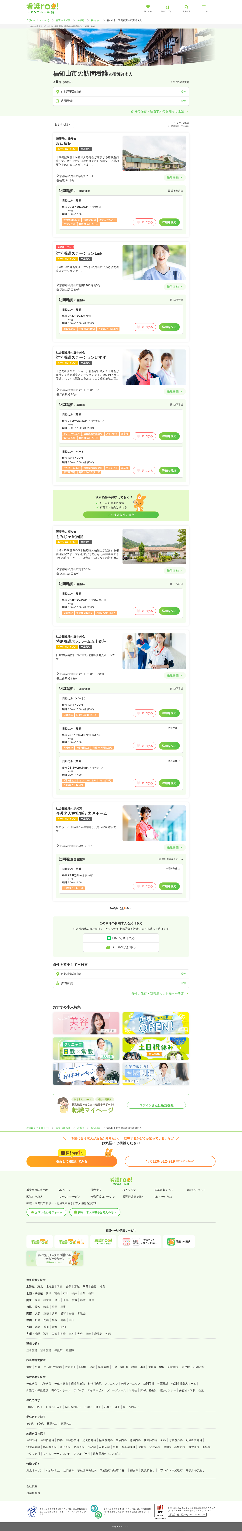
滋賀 (63, 1313)
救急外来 (70, 1366)
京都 (46, 1313)
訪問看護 (103, 1366)
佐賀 (54, 1333)
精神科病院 (95, 1383)
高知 (63, 1326)
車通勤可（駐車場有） (113, 1470)
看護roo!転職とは (37, 1189)
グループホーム (116, 1390)
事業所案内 (33, 1493)
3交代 (40, 1423)
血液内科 (121, 1440)
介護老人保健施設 (37, 1390)
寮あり (134, 1470)
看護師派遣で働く (133, 1196)
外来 (37, 1366)
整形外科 (65, 1446)
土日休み (69, 1470)
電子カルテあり (195, 1470)
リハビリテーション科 (57, 1453)
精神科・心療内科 (174, 1446)
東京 (37, 1300)
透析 (92, 1366)
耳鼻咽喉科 (128, 1446)
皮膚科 (142, 1446)
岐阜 (46, 1306)
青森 (60, 1286)
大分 (80, 1333)
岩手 (68, 1286)
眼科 (116, 1446)
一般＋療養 (61, 1383)
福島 (102, 1286)
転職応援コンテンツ (103, 1196)
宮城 (77, 1286)
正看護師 (31, 1350)
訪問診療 (173, 1366)
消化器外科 (33, 1446)
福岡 (46, 1333)
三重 (63, 1306)
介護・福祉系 (120, 1366)
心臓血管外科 (194, 1440)
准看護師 (45, 1350)
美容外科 (31, 1440)
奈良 (71, 1313)
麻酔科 (206, 1446)
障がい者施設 (148, 1390)
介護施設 (162, 1383)
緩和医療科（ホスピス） (108, 1453)
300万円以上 (34, 1406)
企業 (201, 1390)
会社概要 (31, 1486)
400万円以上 (54, 1406)
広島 (37, 1320)
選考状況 (96, 1189)
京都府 (80, 20)
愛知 (37, 1306)
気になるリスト (196, 1189)
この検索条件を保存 (121, 515)
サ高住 (133, 1390)
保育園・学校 (156, 1366)
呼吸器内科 (72, 1440)
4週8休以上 (53, 1470)
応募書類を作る (164, 1189)
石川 (65, 1293)
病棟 (29, 1366)
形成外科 (79, 1446)
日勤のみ (52, 1423)
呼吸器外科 (176, 1440)
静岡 (54, 1306)
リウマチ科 (33, 1453)
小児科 (92, 1446)
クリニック (111, 1383)
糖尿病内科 (150, 1440)
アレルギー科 (82, 1453)
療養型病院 (78, 1383)
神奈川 (47, 1300)
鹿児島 (98, 1333)
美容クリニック (130, 1383)
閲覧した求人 (34, 1196)
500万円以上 (73, 1406)
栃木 (83, 1300)
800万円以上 (131, 1406)
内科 (60, 1440)
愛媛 (54, 1326)
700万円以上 (112, 1406)
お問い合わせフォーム (48, 1212)
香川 (46, 1326)
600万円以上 (93, 1406)
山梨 (82, 1293)
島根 (63, 1320)
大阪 (37, 1313)
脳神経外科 (50, 1446)
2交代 (29, 1423)
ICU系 (83, 1366)
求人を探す (129, 1189)
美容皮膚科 (47, 1440)
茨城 (74, 1300)
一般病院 (31, 1383)
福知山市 (95, 20)
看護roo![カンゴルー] (37, 20)
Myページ (64, 1189)
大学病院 (45, 1383)
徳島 (37, 1326)
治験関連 (198, 1366)
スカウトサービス (69, 1196)
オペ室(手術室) (52, 1366)
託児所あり (148, 1470)
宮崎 (88, 1333)
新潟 (48, 1293)
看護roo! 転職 (63, 20)
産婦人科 (104, 1446)
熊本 (71, 1333)
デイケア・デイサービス (89, 1390)
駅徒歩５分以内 (87, 1470)
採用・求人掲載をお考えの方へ (97, 1212)
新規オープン (34, 1470)
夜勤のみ (66, 1423)
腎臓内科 (135, 1440)
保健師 (58, 1350)
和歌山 (82, 1313)
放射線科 (193, 1446)
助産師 (70, 1350)
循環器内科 (106, 1440)
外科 (163, 1440)
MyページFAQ (163, 1196)
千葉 (66, 1300)
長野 (91, 1293)
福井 (74, 1293)
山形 (94, 1286)
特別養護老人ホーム (183, 1383)
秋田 (85, 1286)
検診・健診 (138, 1366)
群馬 (91, 1300)
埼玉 (57, 1300)
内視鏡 (186, 1366)
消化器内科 (89, 1440)
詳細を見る (169, 222)
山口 (71, 1320)
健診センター (168, 1390)
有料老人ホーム (61, 1390)
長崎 (63, 1333)
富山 (57, 1293)
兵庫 (54, 1313)
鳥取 (54, 1320)
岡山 (46, 1320)
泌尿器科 (155, 1446)
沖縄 (108, 1333)
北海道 (50, 1286)
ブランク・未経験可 (170, 1470)
